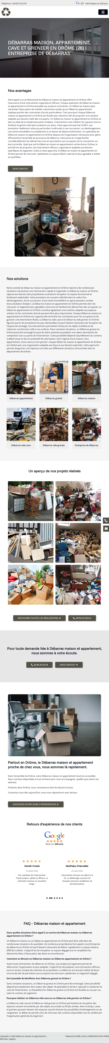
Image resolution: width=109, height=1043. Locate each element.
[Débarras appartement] (21, 377)
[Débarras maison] (86, 377)
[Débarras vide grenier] (53, 424)
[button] (47, 898)
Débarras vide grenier (54, 445)
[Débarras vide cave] (21, 424)
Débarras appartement (21, 398)
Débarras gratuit (53, 398)
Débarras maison (86, 398)
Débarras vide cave (21, 445)
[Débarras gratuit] (53, 377)
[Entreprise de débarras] (86, 424)
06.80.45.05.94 (19, 3)
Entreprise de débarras (86, 445)
